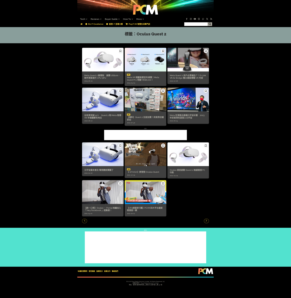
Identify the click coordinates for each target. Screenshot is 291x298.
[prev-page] (84, 221)
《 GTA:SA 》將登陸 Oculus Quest (143, 172)
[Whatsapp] (203, 19)
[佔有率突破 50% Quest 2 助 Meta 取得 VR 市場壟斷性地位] (103, 99)
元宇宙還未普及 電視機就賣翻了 (98, 170)
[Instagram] (191, 19)
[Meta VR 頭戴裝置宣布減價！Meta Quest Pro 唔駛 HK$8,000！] (145, 59)
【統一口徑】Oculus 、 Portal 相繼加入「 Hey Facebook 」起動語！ (102, 209)
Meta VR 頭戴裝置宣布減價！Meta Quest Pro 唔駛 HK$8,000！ (143, 78)
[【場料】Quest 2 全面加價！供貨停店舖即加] (145, 99)
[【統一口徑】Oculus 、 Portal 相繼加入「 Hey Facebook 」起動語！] (103, 192)
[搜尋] (210, 24)
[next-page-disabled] (206, 221)
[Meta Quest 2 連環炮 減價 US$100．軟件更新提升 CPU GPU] (103, 59)
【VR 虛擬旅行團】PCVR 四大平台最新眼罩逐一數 (145, 209)
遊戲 (129, 169)
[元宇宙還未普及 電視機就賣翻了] (103, 154)
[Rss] (211, 19)
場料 (129, 74)
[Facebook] (187, 19)
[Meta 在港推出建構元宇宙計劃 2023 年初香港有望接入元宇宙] (188, 99)
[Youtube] (195, 19)
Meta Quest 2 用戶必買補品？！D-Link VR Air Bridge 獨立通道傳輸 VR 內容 (188, 76)
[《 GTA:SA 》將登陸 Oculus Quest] (145, 154)
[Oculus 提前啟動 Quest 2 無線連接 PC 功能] (188, 154)
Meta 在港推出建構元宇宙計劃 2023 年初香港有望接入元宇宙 (187, 116)
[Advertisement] (145, 135)
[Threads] (199, 19)
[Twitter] (207, 19)
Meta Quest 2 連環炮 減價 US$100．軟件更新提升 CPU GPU (102, 76)
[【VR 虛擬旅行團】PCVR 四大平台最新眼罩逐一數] (145, 192)
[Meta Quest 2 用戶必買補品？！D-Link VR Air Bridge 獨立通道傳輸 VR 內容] (188, 59)
